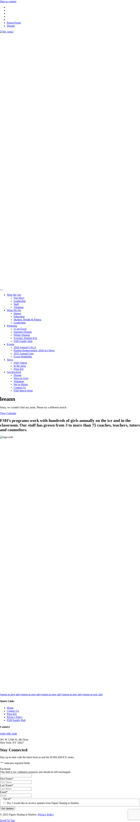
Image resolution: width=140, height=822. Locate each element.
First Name (6, 778)
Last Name (6, 785)
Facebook (5, 768)
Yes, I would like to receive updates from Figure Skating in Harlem (43, 803)
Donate (11, 25)
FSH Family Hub (16, 720)
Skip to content (8, 1)
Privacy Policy (15, 717)
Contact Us (13, 710)
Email (4, 792)
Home (10, 707)
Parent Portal (14, 22)
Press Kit (12, 714)
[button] (7, 820)
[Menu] (1, 289)
